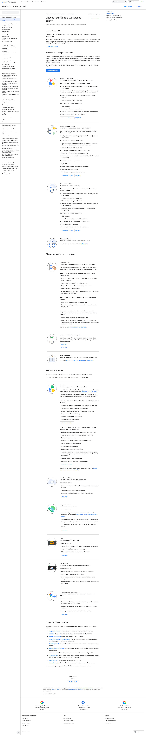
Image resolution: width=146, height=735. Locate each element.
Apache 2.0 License (55, 689)
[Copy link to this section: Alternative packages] (64, 370)
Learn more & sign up (53, 46)
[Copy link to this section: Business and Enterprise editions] (74, 53)
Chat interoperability (54, 644)
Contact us (139, 6)
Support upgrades (53, 660)
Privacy (28, 731)
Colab (50, 653)
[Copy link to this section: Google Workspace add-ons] (70, 622)
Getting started (20, 7)
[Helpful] (97, 14)
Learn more (64, 496)
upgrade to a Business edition (89, 391)
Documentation (25, 2)
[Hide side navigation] (18, 732)
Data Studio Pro (53, 655)
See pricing (78, 117)
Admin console (128, 6)
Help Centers (25, 718)
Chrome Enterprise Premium (56, 648)
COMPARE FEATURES (52, 70)
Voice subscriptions (54, 663)
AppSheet (51, 634)
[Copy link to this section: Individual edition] (61, 31)
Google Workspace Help (51, 14)
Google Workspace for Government (75, 360)
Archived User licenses (55, 636)
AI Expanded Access (54, 631)
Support (43, 2)
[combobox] (119, 1)
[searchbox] (10, 12)
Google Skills (25, 725)
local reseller (75, 470)
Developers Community (110, 720)
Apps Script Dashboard (69, 720)
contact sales (84, 244)
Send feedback (94, 18)
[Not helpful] (99, 14)
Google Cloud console (68, 723)
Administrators (7, 7)
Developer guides (26, 720)
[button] (10, 22)
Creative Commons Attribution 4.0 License (84, 688)
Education (64, 344)
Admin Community (109, 718)
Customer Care (108, 723)
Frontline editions (73, 327)
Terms (23, 731)
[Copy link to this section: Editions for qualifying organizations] (76, 254)
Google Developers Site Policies (75, 689)
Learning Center (26, 723)
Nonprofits (64, 347)
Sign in (142, 1)
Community (35, 2)
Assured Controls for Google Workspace (59, 639)
